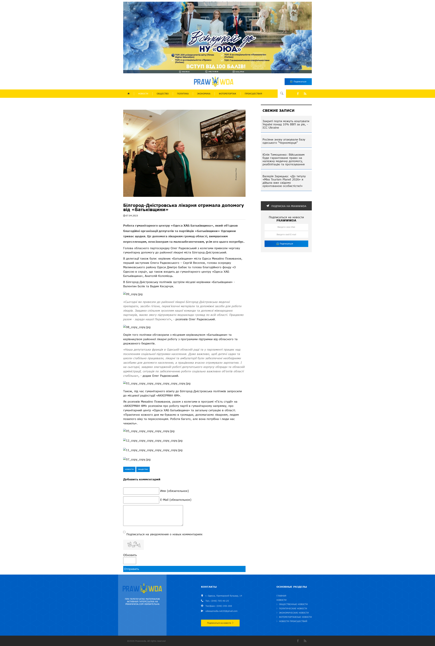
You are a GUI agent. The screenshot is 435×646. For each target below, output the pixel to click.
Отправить (131, 568)
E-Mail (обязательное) (175, 499)
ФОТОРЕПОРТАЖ (227, 93)
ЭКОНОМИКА (203, 93)
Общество (143, 469)
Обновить (130, 555)
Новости (129, 469)
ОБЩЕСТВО (163, 93)
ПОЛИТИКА (183, 93)
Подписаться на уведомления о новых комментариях (164, 534)
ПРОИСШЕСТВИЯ (253, 93)
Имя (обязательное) (174, 490)
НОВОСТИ (143, 93)
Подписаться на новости (219, 623)
